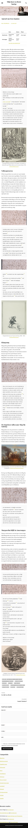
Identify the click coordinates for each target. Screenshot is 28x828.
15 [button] (14, 295)
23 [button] (6, 609)
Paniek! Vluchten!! (22, 701)
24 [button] (5, 622)
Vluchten (13, 687)
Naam (3, 725)
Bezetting (2, 758)
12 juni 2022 (13, 23)
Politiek (1, 795)
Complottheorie (19, 681)
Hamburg (10, 683)
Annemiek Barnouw (4, 812)
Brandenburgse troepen (7, 681)
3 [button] (13, 103)
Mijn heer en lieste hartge (14, 3)
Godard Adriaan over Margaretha (14, 816)
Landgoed (2, 786)
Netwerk (2, 789)
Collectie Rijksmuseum (14, 166)
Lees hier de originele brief (14, 43)
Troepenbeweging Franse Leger (18, 685)
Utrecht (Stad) (5, 687)
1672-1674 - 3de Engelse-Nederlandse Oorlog (12, 679)
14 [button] (6, 282)
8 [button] (21, 245)
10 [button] (6, 273)
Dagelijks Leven (3, 764)
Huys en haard (3, 779)
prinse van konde (6, 101)
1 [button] (10, 101)
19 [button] (18, 598)
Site (2, 737)
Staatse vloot (5, 685)
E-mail (3, 731)
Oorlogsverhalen (4, 792)
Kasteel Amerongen (4, 783)
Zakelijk (2, 798)
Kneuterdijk (17, 683)
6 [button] (7, 233)
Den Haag (4, 683)
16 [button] (22, 393)
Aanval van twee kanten (10, 19)
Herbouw (2, 776)
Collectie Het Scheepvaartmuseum (17, 468)
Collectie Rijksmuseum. (14, 337)
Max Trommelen (5, 23)
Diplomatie (2, 767)
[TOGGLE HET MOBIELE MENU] (2, 3)
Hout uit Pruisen (14, 822)
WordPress (20, 825)
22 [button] (11, 606)
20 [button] (7, 600)
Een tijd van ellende (6, 695)
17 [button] (5, 407)
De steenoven (10, 809)
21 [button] (16, 602)
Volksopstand (20, 687)
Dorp (1, 770)
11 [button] (24, 273)
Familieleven (3, 773)
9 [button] (8, 252)
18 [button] (14, 509)
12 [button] (21, 278)
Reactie (3, 710)
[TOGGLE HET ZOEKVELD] (26, 3)
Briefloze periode (4, 761)
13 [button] (9, 280)
